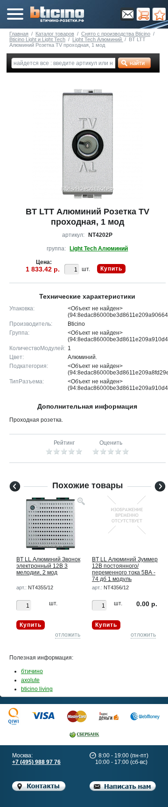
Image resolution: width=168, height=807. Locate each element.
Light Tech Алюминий (97, 39)
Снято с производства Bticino (115, 34)
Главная (18, 34)
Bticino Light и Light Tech (37, 39)
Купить (111, 268)
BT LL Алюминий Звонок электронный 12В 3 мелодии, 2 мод (48, 566)
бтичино (32, 671)
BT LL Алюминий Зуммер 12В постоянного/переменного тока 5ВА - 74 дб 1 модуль (125, 569)
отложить (67, 634)
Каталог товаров (54, 34)
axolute (30, 680)
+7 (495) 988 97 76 (36, 762)
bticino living (37, 689)
